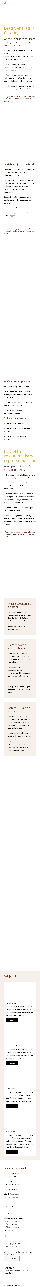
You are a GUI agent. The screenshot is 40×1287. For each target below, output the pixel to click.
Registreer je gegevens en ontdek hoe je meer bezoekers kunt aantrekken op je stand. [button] (20, 98)
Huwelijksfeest (11, 1003)
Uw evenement (11, 1046)
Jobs (5, 1236)
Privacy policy (9, 1206)
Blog (5, 1233)
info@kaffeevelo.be (11, 1194)
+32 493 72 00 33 (11, 1197)
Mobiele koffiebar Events (13, 1218)
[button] (35, 3)
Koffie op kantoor (10, 1224)
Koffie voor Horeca (11, 1227)
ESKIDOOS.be (14, 1285)
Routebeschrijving (11, 1189)
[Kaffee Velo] (14, 3)
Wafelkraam (10, 1089)
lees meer (12, 1020)
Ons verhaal (8, 1230)
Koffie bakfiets (11, 1132)
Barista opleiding (10, 1221)
